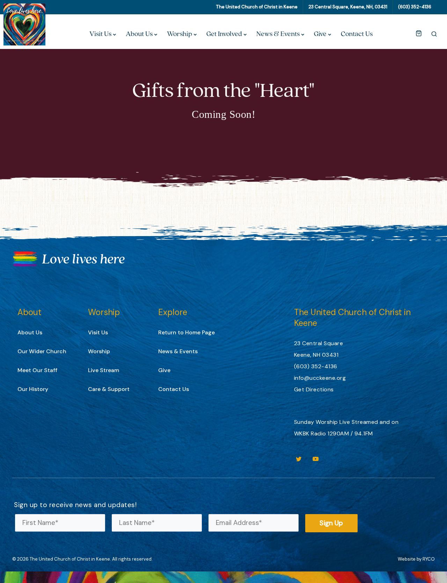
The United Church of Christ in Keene (257, 7)
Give (320, 33)
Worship (179, 33)
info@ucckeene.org (320, 378)
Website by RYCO (416, 559)
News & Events (278, 33)
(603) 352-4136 (414, 7)
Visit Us (100, 33)
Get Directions (314, 389)
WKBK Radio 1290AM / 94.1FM (333, 433)
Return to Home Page (186, 332)
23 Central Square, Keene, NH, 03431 (347, 7)
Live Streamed (358, 422)
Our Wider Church (41, 351)
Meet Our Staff (37, 370)
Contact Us (357, 33)
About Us (139, 33)
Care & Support (109, 389)
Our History (32, 389)
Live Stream (103, 370)
